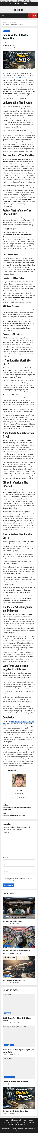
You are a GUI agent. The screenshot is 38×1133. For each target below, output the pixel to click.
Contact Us (24, 1125)
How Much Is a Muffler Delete (12, 921)
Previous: (17, 807)
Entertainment (15, 1122)
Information (23, 1120)
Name (5, 858)
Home (11, 1045)
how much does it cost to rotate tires (17, 78)
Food (11, 1125)
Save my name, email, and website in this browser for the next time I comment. (18, 880)
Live (34, 15)
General (7, 1120)
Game (13, 1077)
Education (14, 1120)
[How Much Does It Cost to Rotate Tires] (19, 1098)
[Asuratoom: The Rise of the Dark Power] (19, 1068)
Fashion (31, 1122)
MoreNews (28, 1129)
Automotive (6, 31)
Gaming (7, 1045)
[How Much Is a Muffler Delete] (19, 908)
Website (5, 872)
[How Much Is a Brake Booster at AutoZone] (19, 937)
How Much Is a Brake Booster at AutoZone (16, 950)
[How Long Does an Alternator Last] (19, 967)
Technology (8, 1013)
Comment (6, 833)
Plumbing (24, 1122)
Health (30, 1120)
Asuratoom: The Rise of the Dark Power (15, 1081)
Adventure (7, 1077)
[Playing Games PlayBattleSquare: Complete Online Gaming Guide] (19, 1036)
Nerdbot (19, 10)
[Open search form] (25, 15)
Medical (6, 1122)
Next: (14, 814)
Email (5, 865)
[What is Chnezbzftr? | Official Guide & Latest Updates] (19, 1005)
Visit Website (12, 797)
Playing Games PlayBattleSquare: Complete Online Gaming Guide (19, 1051)
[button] (3, 15)
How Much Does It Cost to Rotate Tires (15, 1111)
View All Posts (25, 797)
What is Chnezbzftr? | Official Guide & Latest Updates (17, 1019)
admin (6, 43)
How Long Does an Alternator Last (14, 980)
